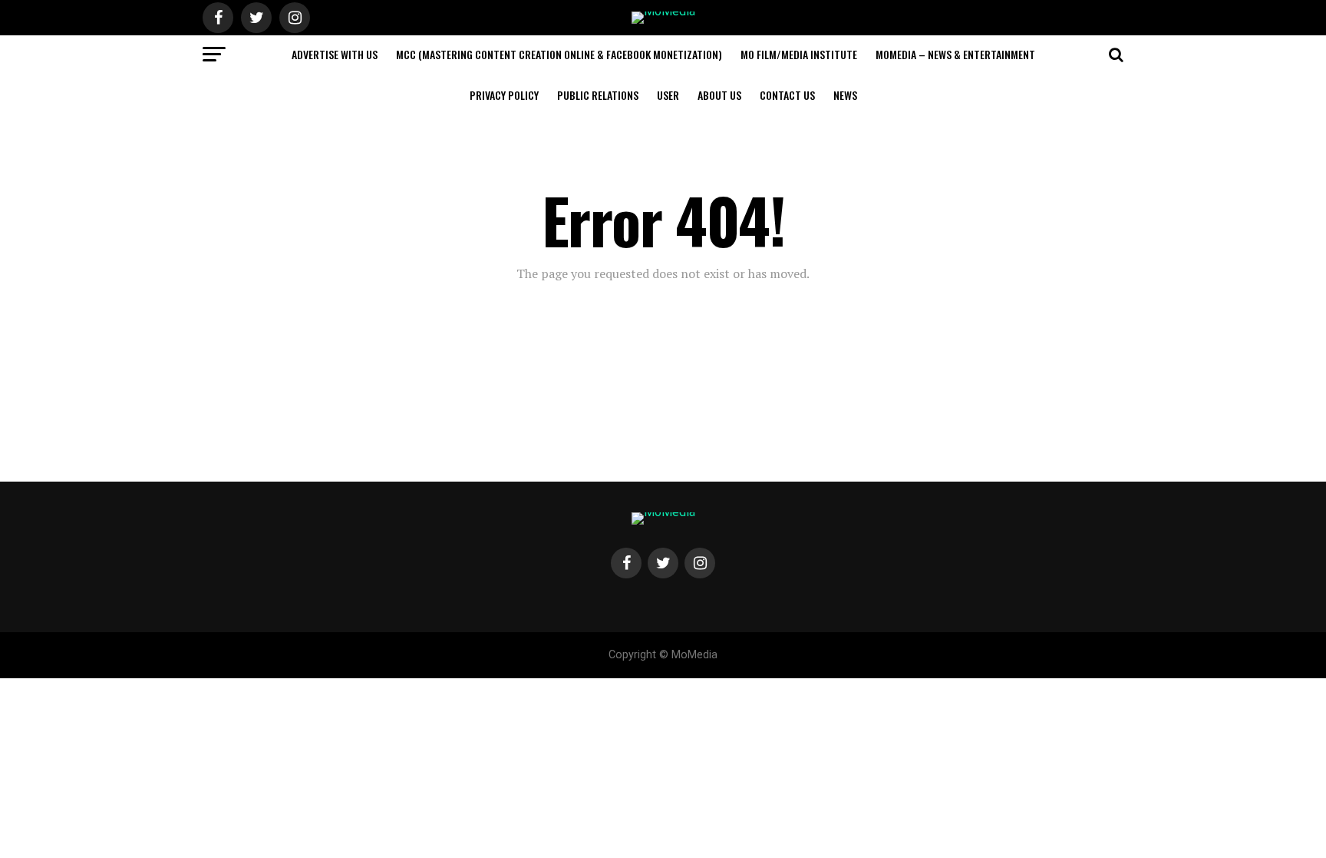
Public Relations (597, 95)
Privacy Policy (504, 95)
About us (719, 95)
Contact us (787, 95)
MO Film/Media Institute (799, 54)
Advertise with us (335, 54)
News (845, 95)
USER (668, 95)
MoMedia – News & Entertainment (955, 54)
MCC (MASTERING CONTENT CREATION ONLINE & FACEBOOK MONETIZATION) (559, 54)
